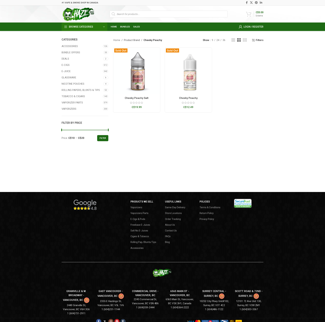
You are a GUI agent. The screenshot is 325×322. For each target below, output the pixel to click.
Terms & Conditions (210, 207)
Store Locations (173, 213)
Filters (259, 40)
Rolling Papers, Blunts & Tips (81, 90)
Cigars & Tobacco (140, 236)
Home (116, 40)
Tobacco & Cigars (73, 96)
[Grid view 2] (233, 40)
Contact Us (171, 230)
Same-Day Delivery (175, 207)
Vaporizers (69, 108)
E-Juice (66, 71)
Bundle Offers (71, 52)
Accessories (70, 46)
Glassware (69, 77)
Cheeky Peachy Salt (136, 98)
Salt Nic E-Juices (139, 230)
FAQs (168, 236)
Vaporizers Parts (139, 213)
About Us (170, 224)
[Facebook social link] (247, 2)
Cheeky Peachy (188, 98)
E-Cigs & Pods (138, 219)
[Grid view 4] (245, 40)
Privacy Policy (207, 219)
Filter (103, 138)
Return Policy (207, 213)
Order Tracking (173, 219)
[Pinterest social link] (256, 2)
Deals (65, 58)
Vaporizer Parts (72, 102)
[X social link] (251, 2)
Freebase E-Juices (140, 224)
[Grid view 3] (239, 40)
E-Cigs (66, 65)
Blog (167, 242)
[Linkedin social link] (261, 2)
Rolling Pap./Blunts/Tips (143, 242)
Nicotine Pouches (73, 83)
